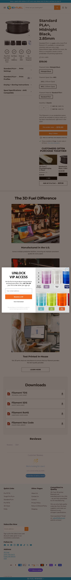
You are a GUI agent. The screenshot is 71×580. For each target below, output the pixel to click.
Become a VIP (18, 297)
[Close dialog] (67, 269)
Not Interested (18, 302)
